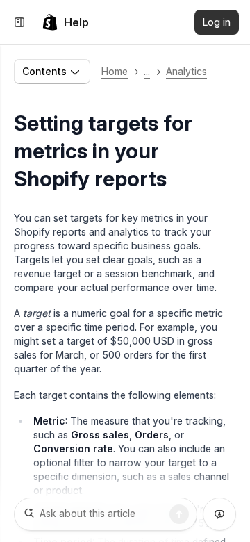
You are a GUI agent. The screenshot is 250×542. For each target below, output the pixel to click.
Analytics (186, 71)
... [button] (147, 71)
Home (114, 71)
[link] (65, 22)
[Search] (179, 514)
